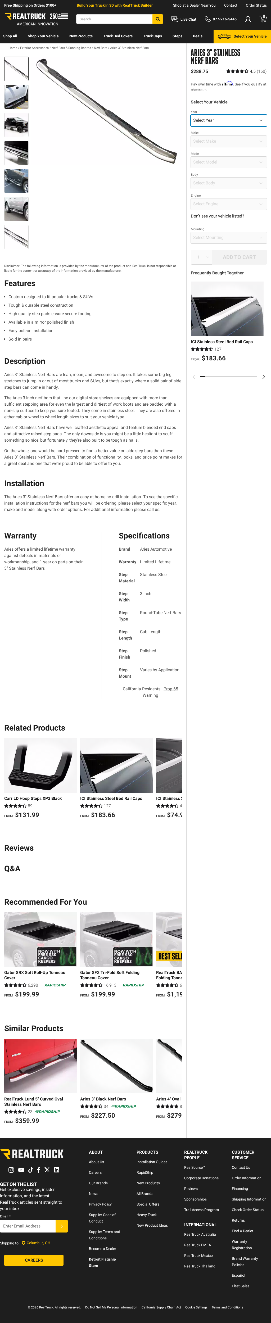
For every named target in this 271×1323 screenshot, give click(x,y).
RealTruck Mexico (198, 1255)
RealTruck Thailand (199, 1266)
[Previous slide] (194, 377)
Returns (238, 1220)
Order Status (256, 5)
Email (5, 1216)
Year (194, 112)
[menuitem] (10, 36)
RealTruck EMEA (197, 1245)
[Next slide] (263, 377)
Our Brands (98, 1183)
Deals (197, 36)
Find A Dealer (242, 1231)
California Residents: (150, 692)
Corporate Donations (201, 1178)
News (93, 1193)
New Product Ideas (152, 1225)
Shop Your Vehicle (43, 36)
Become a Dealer (102, 1249)
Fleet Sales (240, 1286)
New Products (81, 36)
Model (195, 154)
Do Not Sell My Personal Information (111, 1307)
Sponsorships (195, 1199)
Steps (177, 36)
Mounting (198, 229)
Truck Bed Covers (118, 36)
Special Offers (148, 1204)
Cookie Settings (196, 1307)
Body (194, 174)
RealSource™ (194, 1167)
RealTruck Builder (138, 5)
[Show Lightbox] (106, 111)
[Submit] (62, 1226)
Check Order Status (248, 1210)
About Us (96, 1162)
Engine (196, 195)
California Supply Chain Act (161, 1307)
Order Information (246, 1178)
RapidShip (145, 1172)
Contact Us (241, 1167)
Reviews (191, 1188)
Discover (10, 50)
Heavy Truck (147, 1215)
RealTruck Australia (200, 1234)
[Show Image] (16, 69)
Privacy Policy (100, 1204)
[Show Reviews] (246, 71)
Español (238, 1275)
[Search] (157, 19)
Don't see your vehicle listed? (217, 216)
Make (194, 133)
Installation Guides (152, 1162)
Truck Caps (152, 36)
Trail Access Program (201, 1210)
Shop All (10, 36)
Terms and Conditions (227, 1307)
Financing (240, 1188)
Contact (230, 5)
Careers (95, 1172)
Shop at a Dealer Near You (194, 5)
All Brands (145, 1193)
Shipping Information (249, 1199)
